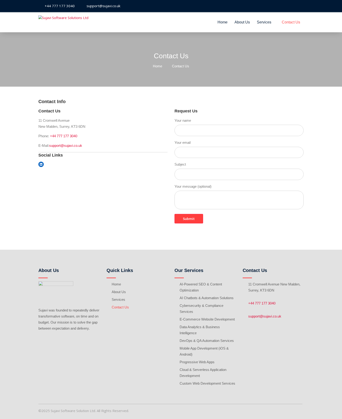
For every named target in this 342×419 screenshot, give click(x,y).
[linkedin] (299, 6)
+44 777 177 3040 (63, 136)
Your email (182, 142)
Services (264, 22)
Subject (180, 164)
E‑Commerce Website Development (207, 319)
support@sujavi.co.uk (65, 145)
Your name (182, 120)
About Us (242, 22)
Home (223, 22)
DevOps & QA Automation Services (207, 341)
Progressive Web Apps (197, 362)
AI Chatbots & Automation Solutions (207, 298)
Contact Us (291, 22)
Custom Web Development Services (207, 383)
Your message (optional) (192, 186)
